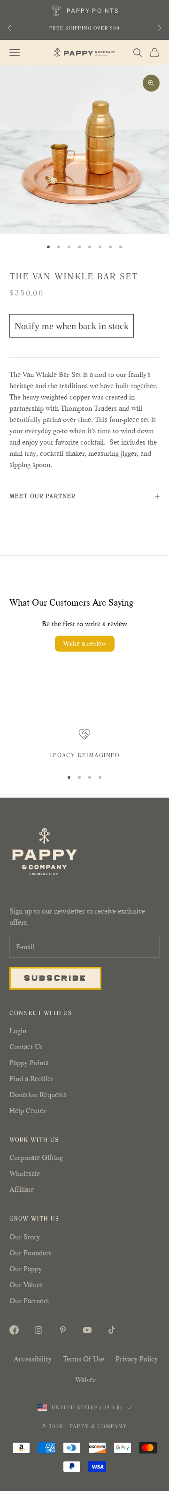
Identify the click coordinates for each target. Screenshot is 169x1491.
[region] (84, 745)
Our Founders (30, 1252)
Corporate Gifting (36, 1157)
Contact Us (26, 1046)
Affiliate (21, 1189)
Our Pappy (25, 1268)
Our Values (26, 1284)
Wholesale (24, 1173)
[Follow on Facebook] (14, 1330)
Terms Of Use (83, 1358)
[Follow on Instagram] (38, 1330)
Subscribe (55, 977)
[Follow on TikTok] (111, 1330)
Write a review (85, 643)
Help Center (27, 1110)
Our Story (24, 1236)
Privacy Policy (136, 1358)
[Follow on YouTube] (87, 1330)
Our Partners (29, 1300)
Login (17, 1030)
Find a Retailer (31, 1078)
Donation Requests (37, 1094)
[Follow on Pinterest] (63, 1330)
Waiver (85, 1379)
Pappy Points (28, 1062)
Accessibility (33, 1358)
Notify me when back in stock (72, 326)
